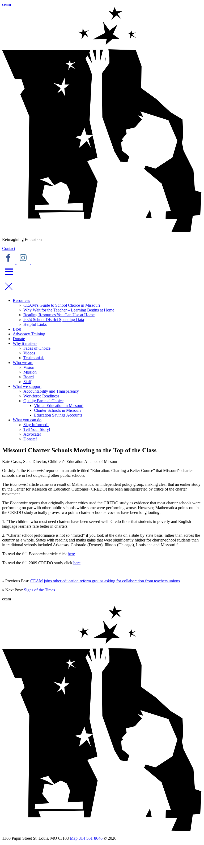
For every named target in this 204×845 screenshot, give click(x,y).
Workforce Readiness (41, 396)
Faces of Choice (36, 348)
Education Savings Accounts (58, 415)
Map (74, 838)
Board (28, 377)
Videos (29, 353)
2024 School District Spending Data (53, 319)
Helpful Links (35, 324)
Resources (21, 300)
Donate (19, 338)
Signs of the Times (39, 590)
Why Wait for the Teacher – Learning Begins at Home (68, 310)
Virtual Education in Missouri (58, 405)
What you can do (27, 420)
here (71, 554)
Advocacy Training (29, 334)
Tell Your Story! (36, 429)
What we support (27, 386)
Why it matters (25, 343)
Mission (30, 372)
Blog (17, 329)
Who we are (23, 362)
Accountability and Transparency (51, 391)
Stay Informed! (36, 424)
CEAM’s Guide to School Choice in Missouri (61, 305)
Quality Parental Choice (43, 400)
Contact (8, 248)
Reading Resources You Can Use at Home (59, 315)
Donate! (30, 439)
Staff (27, 381)
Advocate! (32, 434)
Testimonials (33, 358)
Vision (28, 367)
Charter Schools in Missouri (57, 410)
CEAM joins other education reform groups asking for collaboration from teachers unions (105, 581)
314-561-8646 (91, 838)
